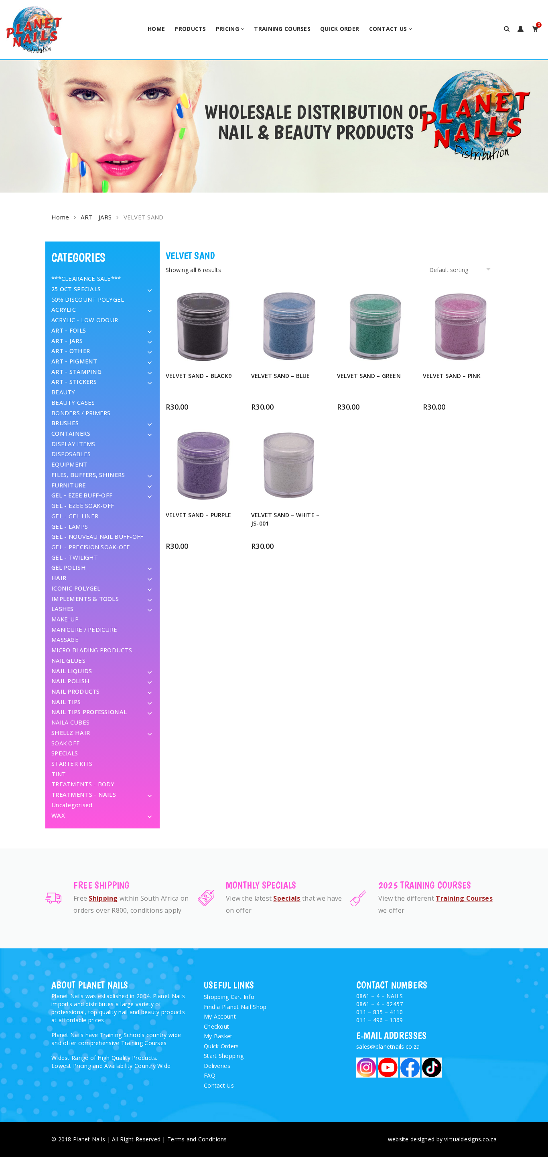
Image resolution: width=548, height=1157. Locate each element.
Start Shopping (224, 1056)
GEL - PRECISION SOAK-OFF (90, 547)
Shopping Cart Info (229, 997)
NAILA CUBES (70, 722)
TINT (58, 774)
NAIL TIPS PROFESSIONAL (89, 712)
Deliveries (217, 1066)
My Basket (218, 1036)
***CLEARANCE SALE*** (86, 278)
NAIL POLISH (70, 681)
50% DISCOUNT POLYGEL (87, 299)
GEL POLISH (68, 567)
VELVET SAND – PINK (452, 376)
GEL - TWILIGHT (74, 557)
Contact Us (388, 28)
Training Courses (282, 28)
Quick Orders (221, 1046)
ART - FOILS (68, 330)
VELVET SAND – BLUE (280, 376)
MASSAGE (65, 639)
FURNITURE (68, 485)
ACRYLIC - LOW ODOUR (84, 320)
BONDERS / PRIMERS (81, 413)
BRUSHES (65, 423)
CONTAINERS (70, 433)
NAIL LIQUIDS (71, 671)
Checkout (216, 1026)
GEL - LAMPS (69, 526)
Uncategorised (72, 805)
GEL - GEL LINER (74, 516)
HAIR (58, 578)
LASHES (62, 609)
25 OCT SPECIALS (76, 289)
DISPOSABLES (71, 454)
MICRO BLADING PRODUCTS (91, 650)
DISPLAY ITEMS (73, 444)
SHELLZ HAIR (70, 733)
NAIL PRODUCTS (75, 691)
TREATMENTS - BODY (83, 784)
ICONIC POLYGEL (75, 588)
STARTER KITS (71, 763)
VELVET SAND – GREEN (369, 376)
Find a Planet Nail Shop (235, 1007)
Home (156, 28)
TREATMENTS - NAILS (83, 794)
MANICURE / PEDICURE (84, 629)
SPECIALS (64, 753)
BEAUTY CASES (73, 402)
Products (190, 28)
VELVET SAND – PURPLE (198, 515)
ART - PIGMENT (74, 361)
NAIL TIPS (66, 702)
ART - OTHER (70, 351)
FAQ (209, 1075)
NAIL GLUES (68, 660)
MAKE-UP (65, 619)
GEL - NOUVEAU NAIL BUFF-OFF (97, 536)
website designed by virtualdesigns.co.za (442, 1139)
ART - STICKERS (74, 382)
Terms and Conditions (197, 1139)
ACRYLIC (63, 309)
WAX (58, 815)
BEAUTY (63, 392)
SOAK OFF (65, 743)
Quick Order (339, 28)
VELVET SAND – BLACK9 (198, 376)
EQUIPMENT (69, 464)
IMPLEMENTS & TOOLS (85, 599)
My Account (220, 1016)
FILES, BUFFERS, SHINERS (88, 475)
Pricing (227, 28)
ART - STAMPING (76, 371)
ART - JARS (96, 217)
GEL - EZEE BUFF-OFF (81, 495)
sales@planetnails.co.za (388, 1046)
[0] (535, 29)
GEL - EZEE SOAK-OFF (82, 505)
